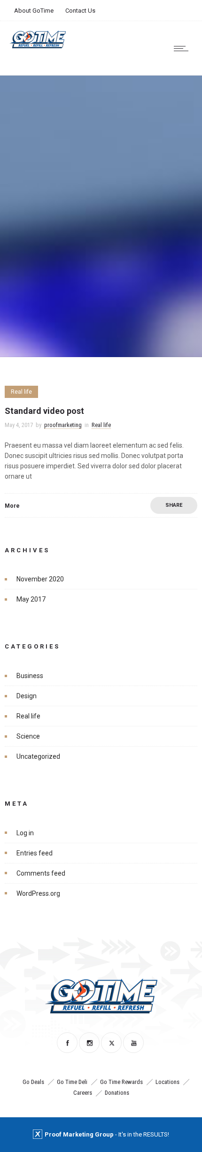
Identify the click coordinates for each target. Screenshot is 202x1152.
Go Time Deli (72, 1081)
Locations (167, 1081)
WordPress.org (38, 893)
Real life (28, 716)
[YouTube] (133, 1042)
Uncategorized (38, 756)
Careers (82, 1092)
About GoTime (34, 10)
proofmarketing (63, 424)
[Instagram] (89, 1042)
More (12, 506)
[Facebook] (67, 1042)
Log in (25, 833)
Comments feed (40, 873)
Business (29, 675)
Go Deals (33, 1081)
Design (26, 696)
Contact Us (80, 10)
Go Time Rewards (121, 1081)
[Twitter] (111, 1042)
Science (28, 736)
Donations (117, 1092)
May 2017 (31, 599)
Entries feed (34, 853)
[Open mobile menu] (183, 48)
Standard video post (44, 411)
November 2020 (40, 579)
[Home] (37, 46)
